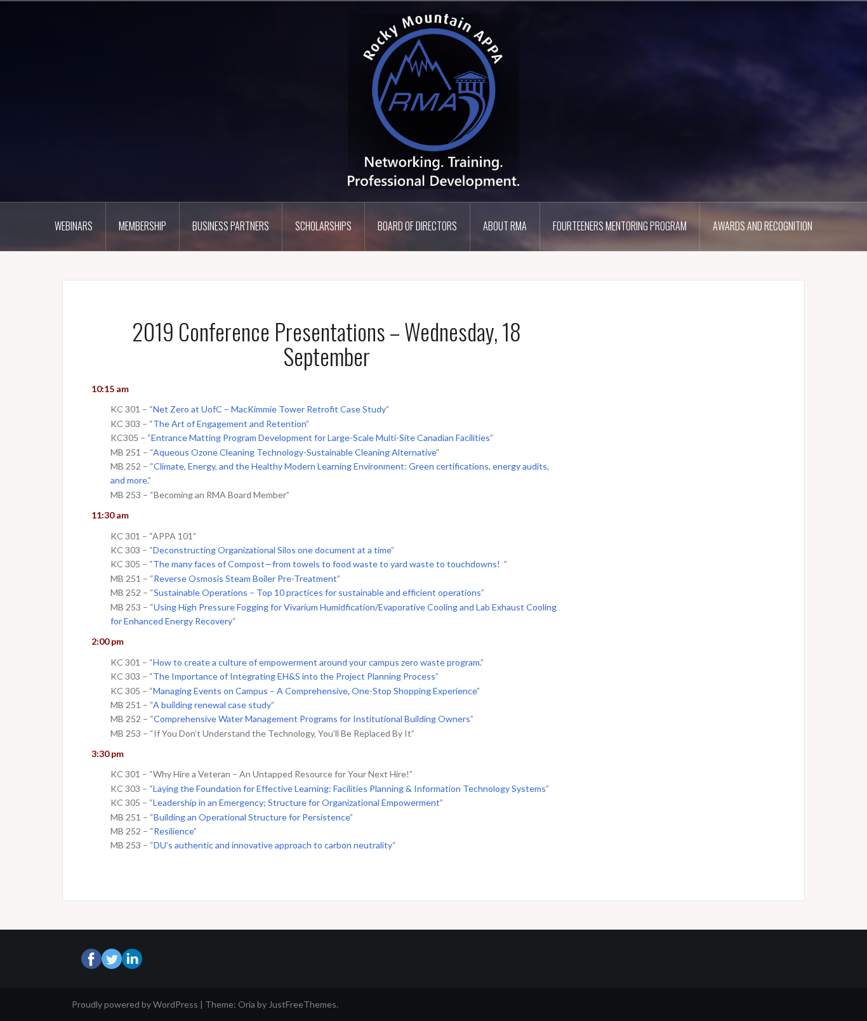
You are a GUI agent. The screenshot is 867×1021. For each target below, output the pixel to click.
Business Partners (230, 226)
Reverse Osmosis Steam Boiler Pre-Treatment (245, 578)
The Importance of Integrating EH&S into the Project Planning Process (294, 676)
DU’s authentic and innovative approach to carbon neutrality (273, 845)
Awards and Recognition (762, 226)
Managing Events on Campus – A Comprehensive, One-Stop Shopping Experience (315, 690)
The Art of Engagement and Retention (229, 423)
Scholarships (323, 226)
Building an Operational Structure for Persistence (252, 817)
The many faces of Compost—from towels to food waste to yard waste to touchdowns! (327, 563)
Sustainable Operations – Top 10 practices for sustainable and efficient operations (317, 592)
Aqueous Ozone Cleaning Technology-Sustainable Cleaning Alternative (294, 452)
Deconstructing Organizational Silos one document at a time (272, 549)
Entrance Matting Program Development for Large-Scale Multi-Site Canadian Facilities (320, 437)
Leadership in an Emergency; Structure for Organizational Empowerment (296, 802)
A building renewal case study (212, 704)
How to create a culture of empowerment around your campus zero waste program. (316, 662)
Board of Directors (417, 226)
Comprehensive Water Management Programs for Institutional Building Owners (312, 718)
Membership (142, 226)
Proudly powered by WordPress (135, 1004)
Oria (246, 1004)
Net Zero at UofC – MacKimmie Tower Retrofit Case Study (269, 409)
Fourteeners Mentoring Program (620, 226)
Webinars (74, 226)
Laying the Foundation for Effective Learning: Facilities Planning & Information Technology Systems (349, 788)
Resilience (174, 831)
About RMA (505, 226)
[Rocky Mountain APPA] (433, 100)
